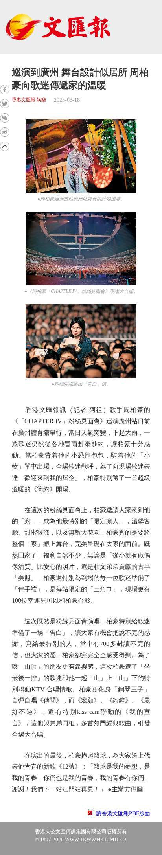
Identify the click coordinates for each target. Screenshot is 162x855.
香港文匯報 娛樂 (29, 100)
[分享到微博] (4, 132)
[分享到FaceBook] (4, 89)
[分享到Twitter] (4, 103)
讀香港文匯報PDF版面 (123, 813)
